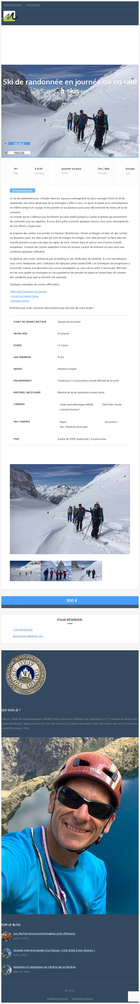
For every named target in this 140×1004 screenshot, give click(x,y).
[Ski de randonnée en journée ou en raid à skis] (70, 553)
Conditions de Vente (57, 998)
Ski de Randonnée (22, 190)
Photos (19, 152)
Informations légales (82, 998)
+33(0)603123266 (23, 629)
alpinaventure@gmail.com (28, 636)
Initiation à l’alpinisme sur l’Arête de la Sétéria (44, 967)
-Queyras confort (20, 300)
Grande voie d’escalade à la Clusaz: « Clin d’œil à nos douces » (54, 950)
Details (19, 143)
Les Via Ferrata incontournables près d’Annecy (44, 933)
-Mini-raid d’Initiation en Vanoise (28, 291)
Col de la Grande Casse (25, 296)
